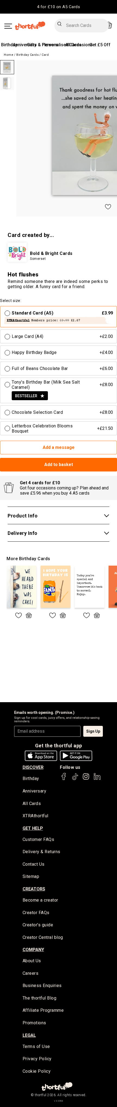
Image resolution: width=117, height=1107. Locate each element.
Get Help (33, 828)
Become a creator (40, 900)
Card (45, 55)
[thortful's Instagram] (86, 779)
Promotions (34, 1022)
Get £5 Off (100, 44)
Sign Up (93, 731)
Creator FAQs (36, 912)
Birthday (9, 44)
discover (33, 767)
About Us (32, 960)
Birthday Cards (27, 55)
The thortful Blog (40, 998)
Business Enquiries (42, 985)
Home (8, 55)
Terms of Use (36, 1046)
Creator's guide (38, 924)
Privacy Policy (37, 1058)
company (33, 949)
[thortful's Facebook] (64, 779)
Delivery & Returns (41, 851)
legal (29, 1035)
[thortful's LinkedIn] (97, 779)
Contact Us (34, 864)
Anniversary (24, 44)
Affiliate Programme (43, 1010)
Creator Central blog (43, 937)
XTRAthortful (35, 815)
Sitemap (31, 876)
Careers (31, 973)
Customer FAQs (38, 839)
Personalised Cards (61, 44)
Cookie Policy (37, 1071)
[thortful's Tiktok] (75, 779)
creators (34, 889)
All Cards (32, 803)
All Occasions (79, 44)
